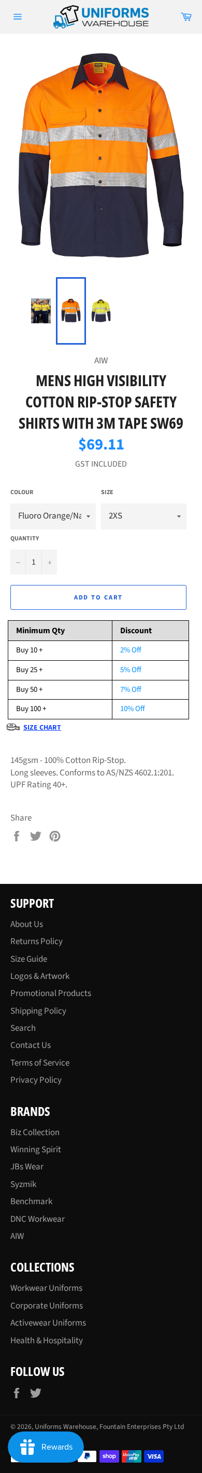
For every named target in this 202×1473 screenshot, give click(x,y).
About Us (26, 924)
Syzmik (23, 1184)
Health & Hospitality (46, 1340)
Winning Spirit (35, 1149)
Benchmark (31, 1201)
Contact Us (30, 1045)
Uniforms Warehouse (65, 1426)
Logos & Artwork (39, 976)
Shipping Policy (38, 1011)
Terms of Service (39, 1063)
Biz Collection (35, 1132)
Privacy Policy (36, 1080)
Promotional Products (50, 993)
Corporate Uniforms (46, 1306)
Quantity (24, 539)
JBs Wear (27, 1167)
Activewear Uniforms (48, 1323)
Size (107, 492)
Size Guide (28, 959)
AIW (17, 1236)
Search (23, 1028)
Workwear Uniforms (46, 1288)
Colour (21, 492)
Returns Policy (36, 941)
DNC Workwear (37, 1219)
